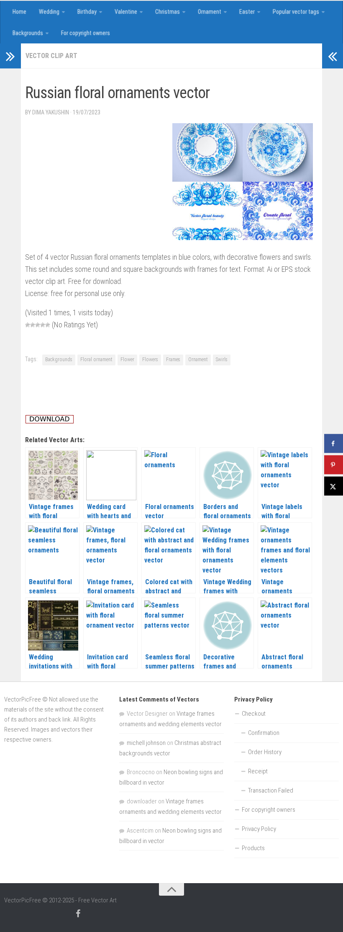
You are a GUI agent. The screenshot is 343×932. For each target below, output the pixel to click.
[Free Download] (49, 421)
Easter (247, 11)
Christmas (167, 11)
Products (253, 848)
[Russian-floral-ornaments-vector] (242, 237)
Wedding (49, 11)
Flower (127, 359)
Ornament (209, 11)
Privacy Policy (259, 829)
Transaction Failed (270, 790)
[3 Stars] (37, 324)
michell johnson (146, 743)
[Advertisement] (177, 76)
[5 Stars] (47, 324)
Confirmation (263, 733)
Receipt (258, 771)
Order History (265, 752)
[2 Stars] (32, 324)
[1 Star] (27, 324)
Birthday (87, 11)
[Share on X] (333, 486)
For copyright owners (85, 33)
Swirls (222, 359)
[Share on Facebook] (333, 443)
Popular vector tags (296, 11)
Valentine (126, 11)
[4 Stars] (42, 324)
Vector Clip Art (51, 56)
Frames (173, 359)
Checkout (254, 713)
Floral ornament (96, 359)
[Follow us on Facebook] (77, 913)
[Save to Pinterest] (333, 465)
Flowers (150, 359)
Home (19, 11)
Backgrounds (28, 33)
